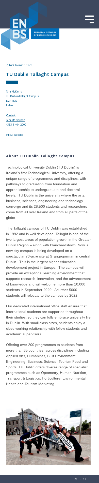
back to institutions (20, 65)
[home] (30, 49)
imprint (80, 479)
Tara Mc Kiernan (15, 120)
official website (14, 135)
